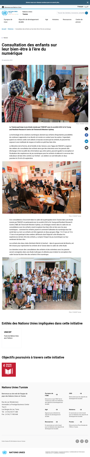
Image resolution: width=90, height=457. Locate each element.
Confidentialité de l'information (77, 452)
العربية (86, 6)
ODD (70, 393)
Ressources (49, 422)
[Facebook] (86, 135)
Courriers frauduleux (64, 452)
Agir (46, 409)
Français (80, 6)
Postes (71, 422)
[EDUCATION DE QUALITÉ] (8, 370)
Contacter (47, 452)
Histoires (10, 29)
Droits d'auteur (54, 452)
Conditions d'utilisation (59, 453)
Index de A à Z (49, 453)
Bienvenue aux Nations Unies (12, 7)
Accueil (4, 29)
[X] (86, 128)
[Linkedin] (86, 141)
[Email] (86, 147)
